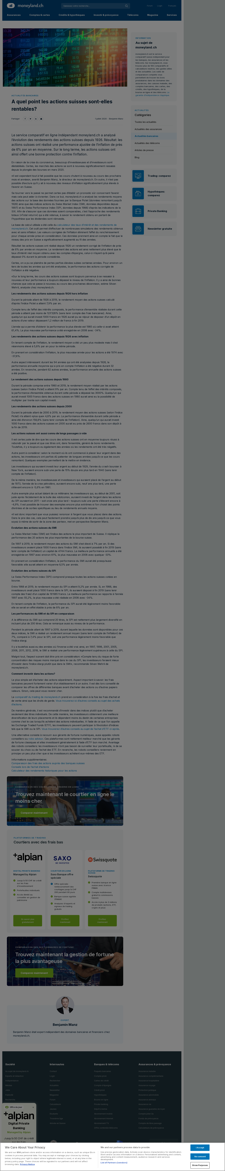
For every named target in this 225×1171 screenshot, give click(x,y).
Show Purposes (200, 1165)
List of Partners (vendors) (114, 1162)
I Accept (200, 1147)
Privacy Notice (27, 1164)
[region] (112, 1156)
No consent (200, 1156)
